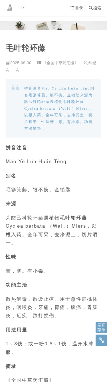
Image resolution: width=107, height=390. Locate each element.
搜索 (95, 8)
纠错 (90, 62)
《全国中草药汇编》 (60, 62)
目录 (76, 8)
